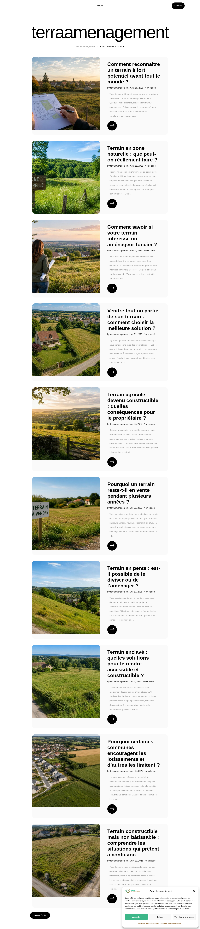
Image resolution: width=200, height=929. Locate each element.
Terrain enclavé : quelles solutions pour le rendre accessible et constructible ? (128, 663)
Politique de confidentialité (148, 923)
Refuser (160, 917)
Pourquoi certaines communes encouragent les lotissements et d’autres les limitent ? (133, 753)
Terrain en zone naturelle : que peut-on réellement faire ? (132, 153)
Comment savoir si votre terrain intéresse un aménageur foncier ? (132, 235)
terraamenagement (119, 88)
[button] (194, 891)
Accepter (136, 917)
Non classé (150, 88)
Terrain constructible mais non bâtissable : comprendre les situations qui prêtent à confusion (133, 842)
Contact (178, 5)
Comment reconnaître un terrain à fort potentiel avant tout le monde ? (133, 72)
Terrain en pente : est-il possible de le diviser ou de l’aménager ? (133, 576)
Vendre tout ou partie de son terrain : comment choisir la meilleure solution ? (132, 319)
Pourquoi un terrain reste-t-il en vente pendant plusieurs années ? (131, 493)
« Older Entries (40, 915)
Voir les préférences (184, 917)
